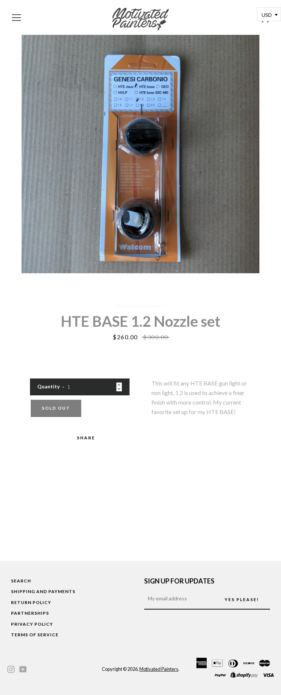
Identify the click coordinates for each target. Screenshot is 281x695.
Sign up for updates (179, 581)
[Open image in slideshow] (140, 154)
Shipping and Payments (43, 591)
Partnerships (30, 613)
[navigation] (16, 17)
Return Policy (31, 602)
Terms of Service (35, 634)
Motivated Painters (158, 669)
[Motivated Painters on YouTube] (23, 668)
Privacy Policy (32, 624)
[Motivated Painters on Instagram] (11, 668)
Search (21, 581)
